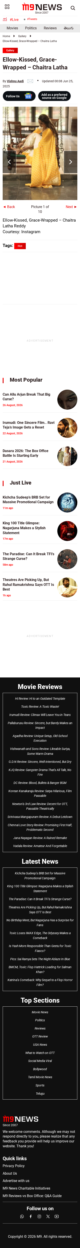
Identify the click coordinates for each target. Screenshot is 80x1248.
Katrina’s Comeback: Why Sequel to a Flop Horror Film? (40, 982)
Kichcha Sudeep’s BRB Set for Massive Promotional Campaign (40, 875)
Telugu (40, 1093)
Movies (12, 28)
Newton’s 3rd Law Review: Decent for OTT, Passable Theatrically (40, 806)
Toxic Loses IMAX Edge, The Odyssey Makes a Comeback (40, 935)
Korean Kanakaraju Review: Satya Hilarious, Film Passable (40, 793)
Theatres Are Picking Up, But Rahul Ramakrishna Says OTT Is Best (40, 909)
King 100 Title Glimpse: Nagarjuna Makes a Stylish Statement (40, 888)
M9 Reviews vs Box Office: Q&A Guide (32, 1196)
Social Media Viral (40, 1061)
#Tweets (32, 19)
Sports (40, 1085)
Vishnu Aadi (15, 81)
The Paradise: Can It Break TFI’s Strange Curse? (40, 899)
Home (6, 36)
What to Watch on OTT (40, 1053)
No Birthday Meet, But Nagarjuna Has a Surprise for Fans (40, 922)
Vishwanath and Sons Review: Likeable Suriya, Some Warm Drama (40, 751)
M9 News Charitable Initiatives (26, 1188)
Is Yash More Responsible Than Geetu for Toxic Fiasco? (40, 948)
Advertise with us (16, 1181)
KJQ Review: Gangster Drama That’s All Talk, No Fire (40, 772)
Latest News (40, 861)
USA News (40, 1044)
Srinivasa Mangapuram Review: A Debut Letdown (40, 817)
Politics (31, 28)
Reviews (50, 28)
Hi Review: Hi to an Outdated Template (40, 698)
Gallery (22, 36)
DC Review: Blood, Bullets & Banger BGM (40, 783)
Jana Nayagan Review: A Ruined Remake (40, 838)
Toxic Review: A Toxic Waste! (40, 706)
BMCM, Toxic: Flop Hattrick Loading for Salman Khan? (40, 969)
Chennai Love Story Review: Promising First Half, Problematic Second (40, 827)
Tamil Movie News (40, 1077)
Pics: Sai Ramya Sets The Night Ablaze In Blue (40, 959)
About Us (10, 1173)
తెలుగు (69, 28)
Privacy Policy (14, 1166)
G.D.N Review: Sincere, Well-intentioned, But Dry (40, 761)
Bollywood (40, 1069)
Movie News (40, 1012)
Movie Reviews (40, 687)
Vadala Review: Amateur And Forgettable (40, 846)
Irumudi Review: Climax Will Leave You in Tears (40, 715)
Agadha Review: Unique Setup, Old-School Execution (40, 738)
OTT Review (40, 1036)
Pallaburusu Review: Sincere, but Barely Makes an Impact (40, 725)
